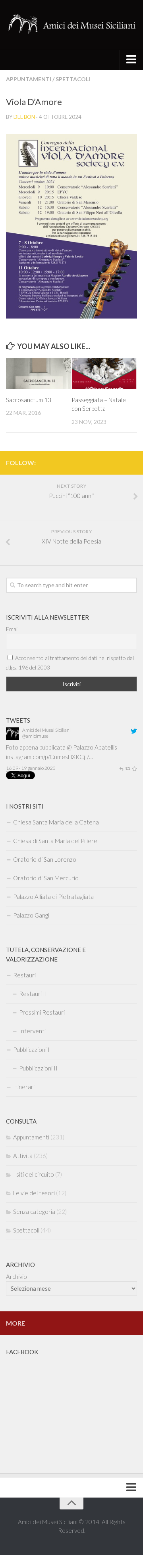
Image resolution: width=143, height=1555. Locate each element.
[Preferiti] (134, 741)
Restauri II (33, 993)
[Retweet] (127, 741)
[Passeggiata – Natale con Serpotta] (104, 373)
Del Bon (24, 117)
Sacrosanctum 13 (28, 399)
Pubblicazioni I (31, 1049)
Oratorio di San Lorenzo (44, 859)
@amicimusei (36, 753)
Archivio (16, 1276)
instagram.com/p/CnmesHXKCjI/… (49, 730)
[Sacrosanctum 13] (38, 373)
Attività (23, 1155)
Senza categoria (34, 1211)
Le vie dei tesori (34, 1192)
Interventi (32, 1030)
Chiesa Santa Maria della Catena (56, 822)
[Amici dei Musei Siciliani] (12, 755)
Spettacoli (73, 79)
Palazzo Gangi (31, 915)
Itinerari (24, 1086)
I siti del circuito (33, 1174)
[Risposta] (121, 741)
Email (12, 629)
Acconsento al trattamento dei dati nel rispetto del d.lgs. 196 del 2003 (70, 662)
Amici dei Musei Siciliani (46, 747)
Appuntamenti (28, 79)
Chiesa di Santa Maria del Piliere (55, 840)
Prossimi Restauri (42, 1012)
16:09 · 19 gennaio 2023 (31, 741)
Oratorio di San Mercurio (46, 877)
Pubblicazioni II (38, 1068)
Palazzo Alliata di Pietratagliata (53, 896)
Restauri (24, 975)
